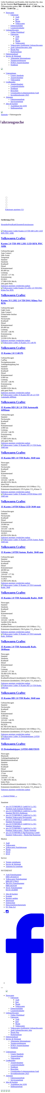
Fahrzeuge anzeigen (14, 210)
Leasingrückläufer (17, 28)
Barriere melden (12, 898)
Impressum (10, 900)
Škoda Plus (15, 50)
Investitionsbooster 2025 (20, 95)
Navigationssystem (15, 202)
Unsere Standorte (17, 75)
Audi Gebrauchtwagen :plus (21, 47)
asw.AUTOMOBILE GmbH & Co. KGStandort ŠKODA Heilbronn (21, 812)
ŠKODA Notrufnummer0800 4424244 (15, 884)
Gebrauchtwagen (12, 30)
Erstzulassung (28, 224)
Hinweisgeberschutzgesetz (16, 905)
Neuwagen (10, 13)
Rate (13, 224)
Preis (10, 224)
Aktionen (9, 97)
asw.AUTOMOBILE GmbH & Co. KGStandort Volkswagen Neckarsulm (21, 816)
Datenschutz (10, 903)
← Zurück (5, 796)
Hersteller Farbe (11, 176)
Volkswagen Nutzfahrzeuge (16, 847)
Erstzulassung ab (11, 189)
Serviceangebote (17, 102)
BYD (8, 854)
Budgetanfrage (16, 52)
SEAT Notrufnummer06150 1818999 (14, 889)
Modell (8, 137)
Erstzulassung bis (11, 193)
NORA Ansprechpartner (20, 63)
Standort (8, 141)
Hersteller (8, 132)
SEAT (8, 852)
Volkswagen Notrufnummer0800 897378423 (16, 880)
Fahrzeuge (14, 15)
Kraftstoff (8, 154)
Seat (17, 19)
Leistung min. (10, 158)
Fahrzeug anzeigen (8, 286)
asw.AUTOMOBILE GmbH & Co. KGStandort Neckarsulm (21, 821)
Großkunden (10, 82)
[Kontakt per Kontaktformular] (4, 1091)
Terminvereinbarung (18, 60)
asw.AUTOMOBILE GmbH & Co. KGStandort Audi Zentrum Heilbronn (21, 807)
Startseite (4, 115)
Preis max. (9, 171)
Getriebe (8, 150)
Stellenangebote (17, 108)
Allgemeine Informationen (20, 58)
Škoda (17, 21)
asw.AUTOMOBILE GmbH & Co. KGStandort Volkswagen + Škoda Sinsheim (21, 829)
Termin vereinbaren (13, 862)
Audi (17, 17)
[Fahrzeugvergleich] (7, 1091)
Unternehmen (11, 73)
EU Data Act (11, 907)
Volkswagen (20, 23)
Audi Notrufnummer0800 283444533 (13, 876)
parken (27, 286)
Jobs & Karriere (12, 104)
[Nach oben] (9, 1091)
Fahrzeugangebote (17, 99)
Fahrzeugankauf (12, 54)
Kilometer (19, 224)
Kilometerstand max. (13, 184)
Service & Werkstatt (13, 56)
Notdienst (14, 65)
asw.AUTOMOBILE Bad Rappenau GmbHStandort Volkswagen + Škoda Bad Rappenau (23, 834)
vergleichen (20, 286)
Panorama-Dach (14, 207)
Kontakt (9, 896)
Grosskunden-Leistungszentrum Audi (25, 93)
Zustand (8, 145)
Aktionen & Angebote (14, 866)
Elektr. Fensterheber (15, 198)
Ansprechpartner (17, 78)
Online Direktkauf (17, 32)
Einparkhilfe (12, 200)
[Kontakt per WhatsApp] (2, 1091)
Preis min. (9, 167)
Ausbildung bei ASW (19, 106)
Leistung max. (10, 163)
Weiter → (13, 796)
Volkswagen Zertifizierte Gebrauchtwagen (27, 45)
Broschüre (14, 91)
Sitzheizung (12, 205)
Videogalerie (15, 80)
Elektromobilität (17, 26)
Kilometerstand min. (13, 180)
